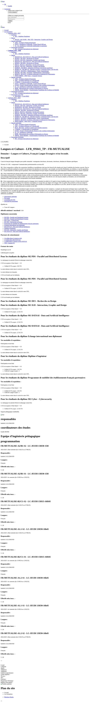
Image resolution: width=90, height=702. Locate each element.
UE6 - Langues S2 (9, 243)
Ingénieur (14, 35)
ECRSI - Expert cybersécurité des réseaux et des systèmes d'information (35, 85)
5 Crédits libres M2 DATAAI (12, 240)
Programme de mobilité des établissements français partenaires (21, 223)
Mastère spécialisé (16, 41)
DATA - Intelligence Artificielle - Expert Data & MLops (30, 44)
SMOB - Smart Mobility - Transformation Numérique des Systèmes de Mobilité (37, 90)
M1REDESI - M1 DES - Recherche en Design (28, 107)
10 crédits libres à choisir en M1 (13, 238)
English (10, 6)
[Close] (1, 660)
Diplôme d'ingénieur (10, 228)
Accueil (6, 30)
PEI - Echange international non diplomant (26, 49)
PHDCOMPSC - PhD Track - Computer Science (28, 76)
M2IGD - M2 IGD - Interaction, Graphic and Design (29, 113)
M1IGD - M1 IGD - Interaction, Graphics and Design (30, 60)
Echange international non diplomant (14, 225)
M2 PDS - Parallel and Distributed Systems (16, 217)
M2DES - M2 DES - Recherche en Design (27, 63)
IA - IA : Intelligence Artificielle (23, 132)
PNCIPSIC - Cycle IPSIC (22, 96)
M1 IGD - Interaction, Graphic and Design (16, 230)
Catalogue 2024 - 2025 (14, 98)
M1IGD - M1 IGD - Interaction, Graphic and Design (29, 105)
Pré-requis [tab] (7, 198)
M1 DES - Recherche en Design (13, 222)
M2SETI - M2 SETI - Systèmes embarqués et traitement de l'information (35, 74)
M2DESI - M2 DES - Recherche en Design (27, 110)
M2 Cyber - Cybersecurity (11, 220)
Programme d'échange (17, 47)
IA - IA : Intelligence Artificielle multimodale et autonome (31, 46)
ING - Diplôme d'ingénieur (22, 36)
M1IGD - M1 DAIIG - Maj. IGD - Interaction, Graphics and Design (34, 39)
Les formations (8, 31)
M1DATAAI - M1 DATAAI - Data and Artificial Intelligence (32, 57)
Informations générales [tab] (10, 196)
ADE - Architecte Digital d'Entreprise (25, 42)
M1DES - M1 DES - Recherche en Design (27, 58)
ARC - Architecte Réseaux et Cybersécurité (27, 80)
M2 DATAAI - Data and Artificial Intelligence (17, 227)
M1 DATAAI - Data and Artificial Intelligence (17, 231)
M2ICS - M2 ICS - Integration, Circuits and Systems (29, 64)
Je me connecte (12, 12)
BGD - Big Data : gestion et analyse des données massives (31, 127)
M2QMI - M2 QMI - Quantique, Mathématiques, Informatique (32, 72)
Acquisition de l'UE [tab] (9, 200)
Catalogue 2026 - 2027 (14, 33)
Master (13, 38)
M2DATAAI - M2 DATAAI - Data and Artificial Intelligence (32, 61)
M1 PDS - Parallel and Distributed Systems (16, 219)
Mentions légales (9, 697)
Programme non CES (17, 94)
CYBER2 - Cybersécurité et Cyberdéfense (26, 82)
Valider (10, 21)
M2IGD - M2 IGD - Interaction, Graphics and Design (30, 66)
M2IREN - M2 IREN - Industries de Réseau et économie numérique (34, 68)
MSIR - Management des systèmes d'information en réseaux (31, 88)
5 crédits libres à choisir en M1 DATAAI (15, 241)
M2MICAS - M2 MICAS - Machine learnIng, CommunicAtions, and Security (36, 69)
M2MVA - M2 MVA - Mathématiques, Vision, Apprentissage (32, 71)
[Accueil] (3, 1)
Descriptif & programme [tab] (11, 201)
